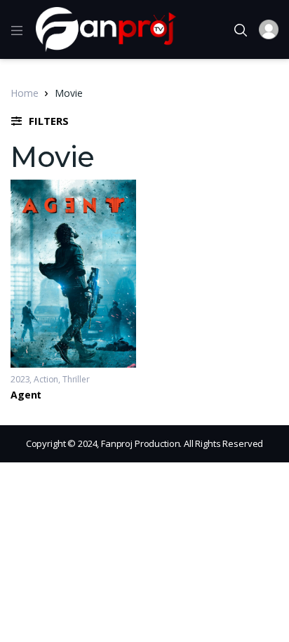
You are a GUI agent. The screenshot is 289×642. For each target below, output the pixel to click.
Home (24, 93)
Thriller (76, 379)
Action (46, 379)
